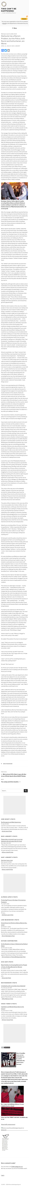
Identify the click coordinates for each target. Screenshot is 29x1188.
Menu (15, 28)
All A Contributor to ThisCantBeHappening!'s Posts (14, 956)
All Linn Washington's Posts (8, 935)
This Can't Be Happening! (8, 10)
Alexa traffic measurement (8, 1124)
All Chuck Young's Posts (7, 1019)
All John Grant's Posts (7, 831)
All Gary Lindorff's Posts (7, 869)
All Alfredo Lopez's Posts (7, 914)
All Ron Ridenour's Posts (7, 998)
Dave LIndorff (16, 45)
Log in (2, 1175)
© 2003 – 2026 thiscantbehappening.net (11, 1184)
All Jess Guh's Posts (6, 977)
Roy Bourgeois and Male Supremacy (11, 822)
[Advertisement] (14, 805)
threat (4, 23)
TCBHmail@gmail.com (17, 1166)
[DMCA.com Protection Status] (5, 1048)
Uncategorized (7, 763)
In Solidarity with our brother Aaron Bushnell (13, 986)
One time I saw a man (7, 860)
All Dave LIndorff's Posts (7, 852)
